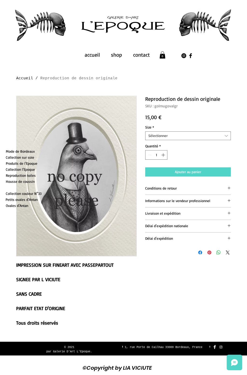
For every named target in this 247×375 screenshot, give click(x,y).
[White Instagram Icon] (221, 347)
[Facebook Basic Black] (190, 55)
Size (149, 127)
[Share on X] (228, 252)
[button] (162, 55)
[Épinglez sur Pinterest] (209, 252)
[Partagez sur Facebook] (200, 252)
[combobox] (188, 135)
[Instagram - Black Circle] (183, 55)
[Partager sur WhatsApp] (218, 252)
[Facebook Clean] (215, 347)
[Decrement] (149, 154)
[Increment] (163, 154)
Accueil (24, 78)
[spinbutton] (156, 154)
